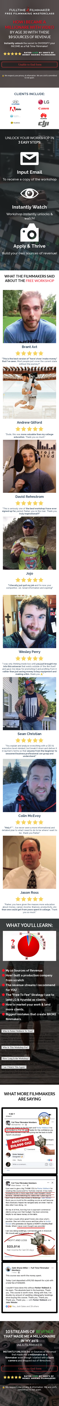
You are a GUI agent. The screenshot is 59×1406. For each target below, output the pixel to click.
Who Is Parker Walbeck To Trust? (18, 1031)
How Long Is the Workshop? (16, 1058)
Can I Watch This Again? (14, 1067)
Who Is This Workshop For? (15, 1047)
